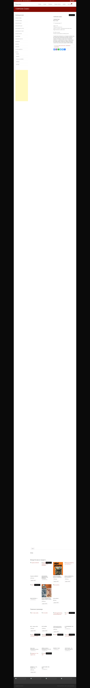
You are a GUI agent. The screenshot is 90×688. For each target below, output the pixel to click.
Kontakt (64, 4)
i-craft (68, 685)
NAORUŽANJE (56, 46)
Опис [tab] (33, 548)
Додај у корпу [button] (33, 580)
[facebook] (70, 1)
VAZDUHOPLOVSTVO (19, 38)
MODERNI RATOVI (18, 33)
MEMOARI (17, 44)
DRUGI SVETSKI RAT (61, 45)
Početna (39, 4)
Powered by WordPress (60, 685)
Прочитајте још (44, 579)
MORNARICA (68, 45)
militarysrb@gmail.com (27, 0)
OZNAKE (17, 53)
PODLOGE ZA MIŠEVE (19, 59)
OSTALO (16, 51)
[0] (70, 4)
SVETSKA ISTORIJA (18, 20)
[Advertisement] (21, 85)
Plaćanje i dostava (57, 4)
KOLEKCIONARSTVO (18, 49)
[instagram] (73, 1)
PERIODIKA (17, 46)
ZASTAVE (17, 64)
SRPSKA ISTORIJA (18, 17)
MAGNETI (17, 56)
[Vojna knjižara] (17, 4)
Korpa (69, 4)
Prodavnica (50, 4)
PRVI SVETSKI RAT (18, 23)
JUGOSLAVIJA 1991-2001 (19, 31)
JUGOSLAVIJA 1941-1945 (19, 28)
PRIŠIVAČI (17, 61)
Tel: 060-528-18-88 (19, 0)
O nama (44, 4)
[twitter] (72, 1)
